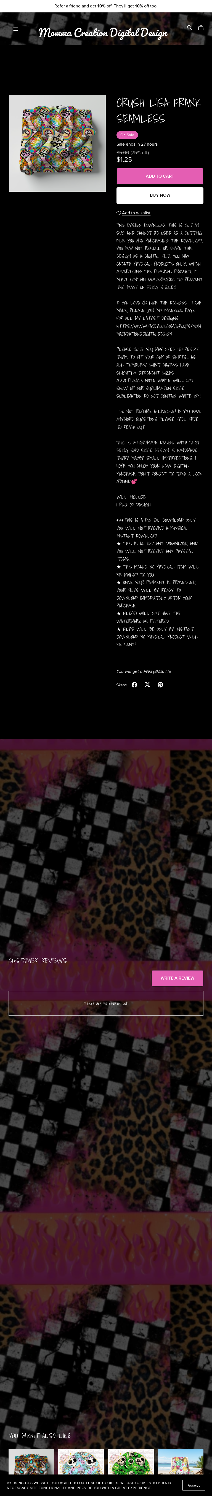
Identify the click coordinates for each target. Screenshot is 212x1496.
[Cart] (203, 28)
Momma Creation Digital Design (102, 28)
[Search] (189, 27)
